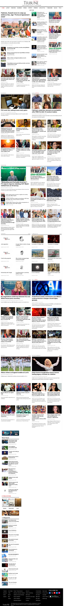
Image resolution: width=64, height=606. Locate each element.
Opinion (36, 7)
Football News (38, 592)
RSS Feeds (28, 594)
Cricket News (38, 591)
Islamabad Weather (17, 600)
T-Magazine (49, 7)
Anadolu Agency (8, 300)
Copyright (44, 594)
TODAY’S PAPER (25, 5)
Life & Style (42, 7)
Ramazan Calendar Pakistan (19, 592)
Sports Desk (3, 374)
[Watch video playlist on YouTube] (10, 433)
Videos (9, 598)
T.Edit (9, 592)
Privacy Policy (45, 592)
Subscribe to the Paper (30, 596)
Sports (30, 7)
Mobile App (44, 598)
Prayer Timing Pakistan (18, 591)
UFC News (38, 594)
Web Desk (2, 187)
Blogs (55, 7)
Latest (8, 7)
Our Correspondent (4, 112)
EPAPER (39, 5)
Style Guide (44, 591)
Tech (60, 7)
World (25, 7)
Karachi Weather (17, 596)
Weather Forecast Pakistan (19, 594)
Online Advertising (29, 592)
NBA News (38, 596)
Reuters (4, 300)
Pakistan (13, 7)
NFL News (38, 598)
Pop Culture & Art (35, 376)
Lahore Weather (17, 598)
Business (19, 7)
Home (3, 7)
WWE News (38, 600)
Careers (27, 600)
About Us (27, 591)
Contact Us (28, 598)
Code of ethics (45, 596)
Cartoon (31, 10)
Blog (9, 596)
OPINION (3, 233)
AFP (1, 300)
